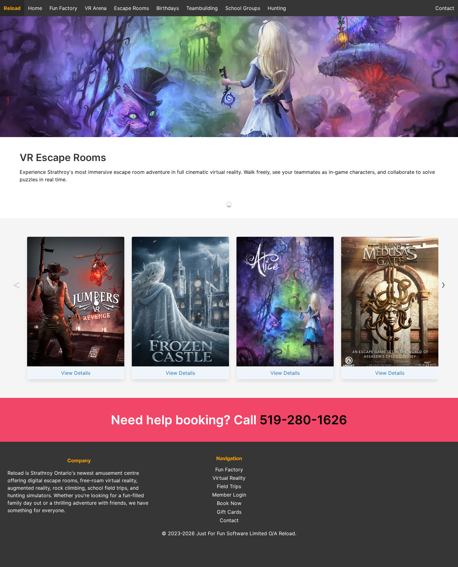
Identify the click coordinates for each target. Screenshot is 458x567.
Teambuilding (202, 8)
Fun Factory (63, 8)
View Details (75, 373)
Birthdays (167, 8)
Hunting (277, 8)
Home (35, 8)
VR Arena (96, 8)
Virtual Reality (229, 478)
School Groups (242, 8)
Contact (444, 8)
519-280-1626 (303, 419)
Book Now (229, 503)
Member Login (229, 495)
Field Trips (229, 486)
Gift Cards (229, 512)
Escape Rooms (131, 8)
